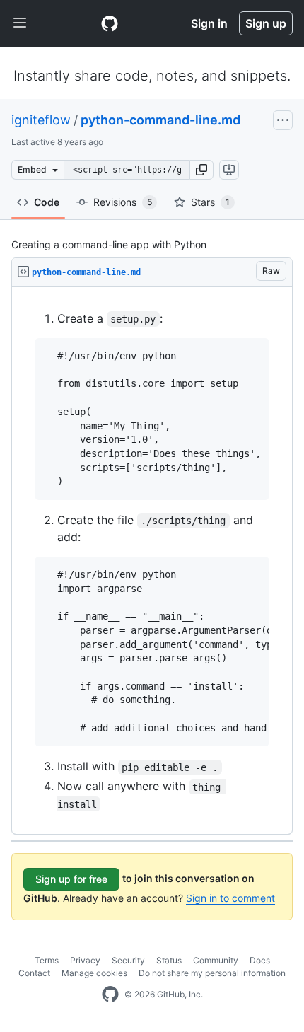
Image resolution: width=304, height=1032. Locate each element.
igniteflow (41, 119)
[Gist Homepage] (109, 23)
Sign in (209, 23)
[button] (201, 170)
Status (169, 960)
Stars (210, 202)
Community (215, 960)
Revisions (122, 202)
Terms (47, 960)
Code (46, 202)
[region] (152, 561)
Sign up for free (71, 879)
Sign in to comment (230, 898)
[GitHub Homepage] (110, 994)
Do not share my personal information (212, 973)
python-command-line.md (160, 119)
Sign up (265, 23)
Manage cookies (94, 973)
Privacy (85, 960)
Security (128, 960)
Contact (34, 973)
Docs (260, 960)
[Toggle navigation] (19, 23)
